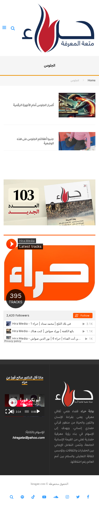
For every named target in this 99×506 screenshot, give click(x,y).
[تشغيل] (38, 411)
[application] (24, 405)
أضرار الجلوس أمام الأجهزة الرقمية (33, 105)
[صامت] (12, 411)
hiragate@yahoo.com (28, 438)
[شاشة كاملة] (7, 411)
